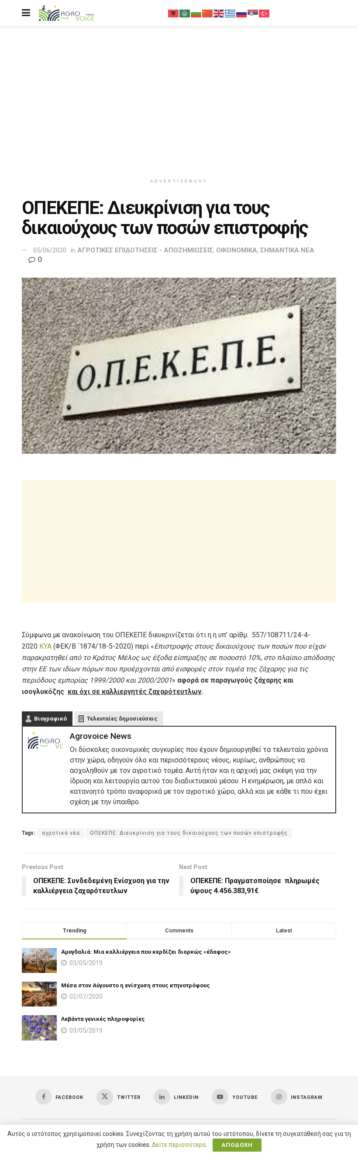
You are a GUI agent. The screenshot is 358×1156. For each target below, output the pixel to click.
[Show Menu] (26, 13)
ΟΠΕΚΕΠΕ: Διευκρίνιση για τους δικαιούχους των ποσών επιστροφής (189, 833)
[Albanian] (173, 13)
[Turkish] (264, 13)
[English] (219, 13)
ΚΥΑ (45, 646)
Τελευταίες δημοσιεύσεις (122, 718)
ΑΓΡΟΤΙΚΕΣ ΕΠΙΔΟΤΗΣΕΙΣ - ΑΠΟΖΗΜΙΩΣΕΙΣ (145, 250)
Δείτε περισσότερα (179, 1144)
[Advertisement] (179, 100)
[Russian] (242, 13)
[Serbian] (253, 13)
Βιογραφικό (50, 718)
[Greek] (230, 13)
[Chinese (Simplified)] (207, 13)
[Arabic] (185, 13)
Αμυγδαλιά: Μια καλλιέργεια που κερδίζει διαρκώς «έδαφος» (146, 952)
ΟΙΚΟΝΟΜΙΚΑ (236, 250)
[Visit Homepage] (66, 13)
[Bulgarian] (196, 13)
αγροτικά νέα (61, 833)
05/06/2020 (49, 250)
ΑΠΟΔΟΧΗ (237, 1145)
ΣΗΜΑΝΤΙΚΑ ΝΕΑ (287, 250)
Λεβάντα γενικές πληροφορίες (103, 1019)
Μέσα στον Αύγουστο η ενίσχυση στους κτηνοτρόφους (135, 985)
